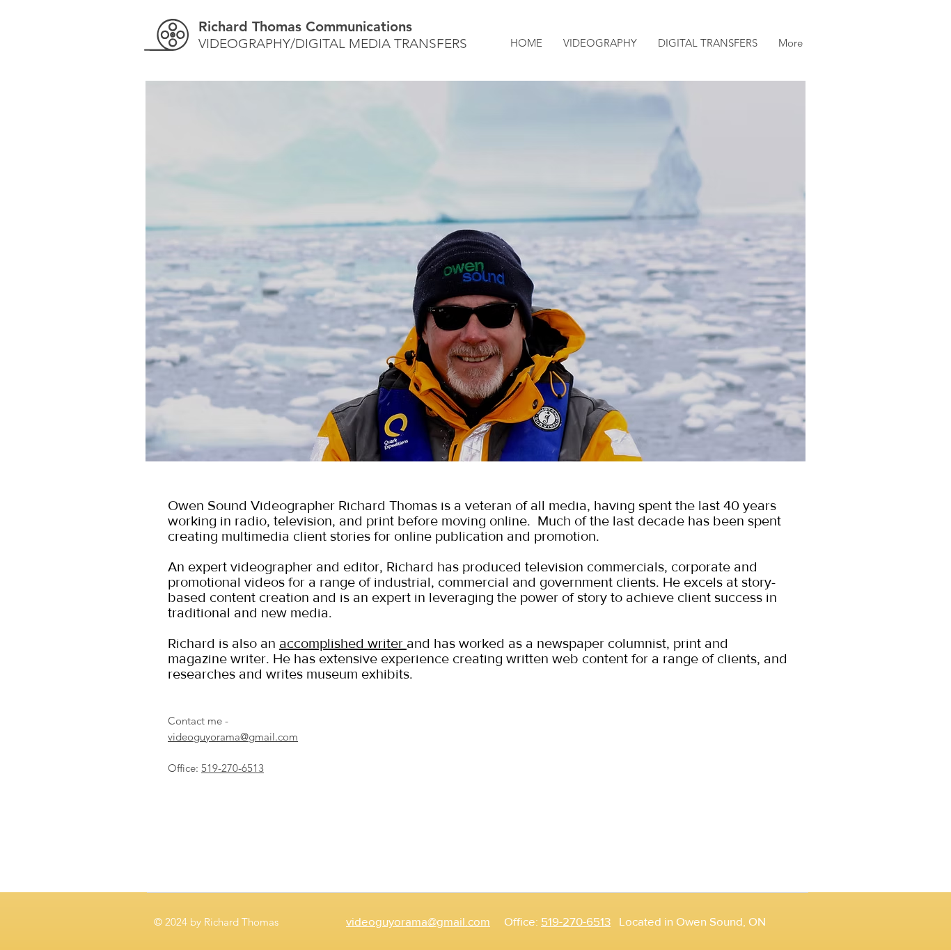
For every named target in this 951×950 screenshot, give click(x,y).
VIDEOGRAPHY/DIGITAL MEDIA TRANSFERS (332, 43)
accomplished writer (343, 643)
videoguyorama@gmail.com (233, 736)
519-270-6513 (232, 768)
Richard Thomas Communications (305, 26)
